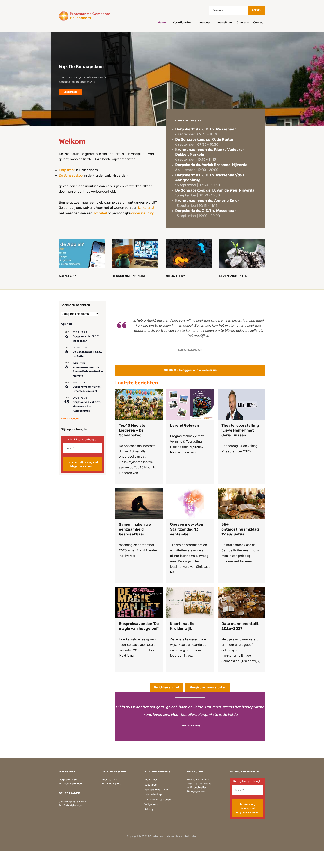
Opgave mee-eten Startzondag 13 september (186, 529)
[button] (190, 370)
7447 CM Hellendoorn (71, 783)
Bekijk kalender (70, 418)
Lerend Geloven (184, 425)
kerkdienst (146, 208)
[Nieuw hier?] (189, 253)
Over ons (243, 22)
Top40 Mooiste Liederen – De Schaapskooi (132, 430)
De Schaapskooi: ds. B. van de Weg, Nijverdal (215, 190)
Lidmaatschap (153, 794)
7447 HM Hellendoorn (71, 805)
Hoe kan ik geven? (198, 779)
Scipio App (67, 276)
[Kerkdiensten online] (135, 253)
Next (314, 44)
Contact (259, 22)
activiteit (100, 213)
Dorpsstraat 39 (68, 779)
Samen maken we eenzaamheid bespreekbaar (135, 529)
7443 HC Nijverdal (112, 783)
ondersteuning (142, 213)
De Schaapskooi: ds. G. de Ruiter (204, 139)
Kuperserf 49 (109, 779)
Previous (301, 44)
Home (162, 22)
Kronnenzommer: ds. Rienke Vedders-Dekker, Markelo (88, 371)
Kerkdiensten (182, 22)
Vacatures (150, 784)
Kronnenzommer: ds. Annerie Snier (207, 200)
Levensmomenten (233, 276)
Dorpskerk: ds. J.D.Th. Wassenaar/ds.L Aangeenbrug (87, 406)
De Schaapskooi (71, 175)
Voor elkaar (224, 22)
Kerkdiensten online (129, 276)
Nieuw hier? (175, 276)
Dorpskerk (67, 170)
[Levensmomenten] (242, 253)
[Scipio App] (82, 253)
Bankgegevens (196, 791)
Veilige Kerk (151, 804)
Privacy (149, 809)
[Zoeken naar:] (228, 10)
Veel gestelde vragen (156, 789)
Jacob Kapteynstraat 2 (72, 801)
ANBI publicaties (197, 787)
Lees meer (70, 92)
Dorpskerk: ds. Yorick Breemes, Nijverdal (212, 164)
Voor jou (204, 22)
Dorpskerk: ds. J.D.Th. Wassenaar (205, 129)
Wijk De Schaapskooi (81, 66)
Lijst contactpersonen (157, 799)
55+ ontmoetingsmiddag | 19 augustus (241, 529)
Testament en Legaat (199, 783)
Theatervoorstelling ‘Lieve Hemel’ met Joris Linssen (240, 430)
